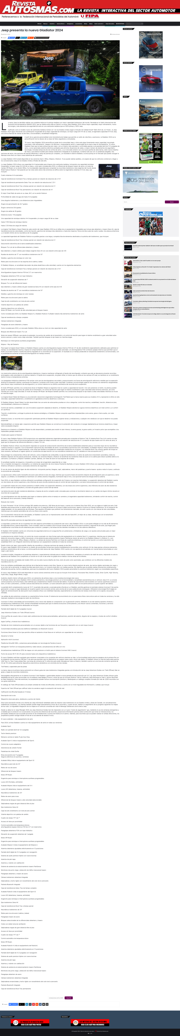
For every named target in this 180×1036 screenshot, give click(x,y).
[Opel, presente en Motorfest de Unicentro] (128, 291)
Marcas (45, 23)
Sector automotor (98, 23)
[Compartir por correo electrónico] (43, 1004)
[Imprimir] (47, 1004)
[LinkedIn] (26, 1004)
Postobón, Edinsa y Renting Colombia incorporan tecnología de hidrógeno (152, 301)
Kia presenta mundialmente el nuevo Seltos (144, 273)
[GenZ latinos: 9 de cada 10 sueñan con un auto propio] (128, 262)
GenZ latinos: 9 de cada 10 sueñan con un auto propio (147, 260)
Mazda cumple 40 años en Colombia (142, 284)
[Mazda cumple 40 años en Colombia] (128, 286)
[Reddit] (37, 1004)
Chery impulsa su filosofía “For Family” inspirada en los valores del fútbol (152, 267)
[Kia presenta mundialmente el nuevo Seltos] (128, 275)
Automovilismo (60, 23)
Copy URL (68, 998)
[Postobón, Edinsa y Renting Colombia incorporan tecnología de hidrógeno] (128, 303)
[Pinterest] (33, 1004)
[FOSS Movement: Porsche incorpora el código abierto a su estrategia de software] (128, 315)
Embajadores (70, 23)
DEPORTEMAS (120, 23)
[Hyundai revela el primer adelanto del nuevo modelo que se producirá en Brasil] (128, 247)
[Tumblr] (30, 1004)
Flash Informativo (110, 23)
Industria (52, 23)
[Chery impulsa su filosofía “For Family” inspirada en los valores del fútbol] (128, 268)
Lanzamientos (78, 23)
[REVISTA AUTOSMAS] (90, 9)
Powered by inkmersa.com (102, 1031)
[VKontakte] (40, 1004)
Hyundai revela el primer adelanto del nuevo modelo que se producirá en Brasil (153, 245)
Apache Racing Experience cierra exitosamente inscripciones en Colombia (152, 295)
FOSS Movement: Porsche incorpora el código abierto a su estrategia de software (154, 314)
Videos (91, 23)
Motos (85, 23)
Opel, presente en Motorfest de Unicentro (144, 291)
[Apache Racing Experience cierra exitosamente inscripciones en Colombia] (128, 297)
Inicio (40, 23)
